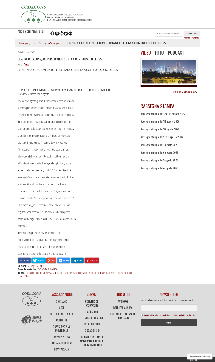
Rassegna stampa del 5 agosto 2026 (159, 160)
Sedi (61, 308)
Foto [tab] (159, 52)
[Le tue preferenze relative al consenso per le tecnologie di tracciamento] (199, 356)
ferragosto (102, 273)
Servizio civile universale (61, 328)
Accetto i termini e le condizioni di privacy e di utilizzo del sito (169, 315)
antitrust (39, 273)
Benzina (47, 273)
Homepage (24, 43)
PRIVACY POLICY (61, 337)
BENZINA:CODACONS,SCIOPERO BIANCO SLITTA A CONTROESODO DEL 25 (60, 59)
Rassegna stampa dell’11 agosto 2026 (160, 121)
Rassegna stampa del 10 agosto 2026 (160, 129)
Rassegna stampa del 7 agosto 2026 (159, 145)
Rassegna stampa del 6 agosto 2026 (159, 152)
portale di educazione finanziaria (123, 316)
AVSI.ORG (123, 301)
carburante (57, 273)
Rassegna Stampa (48, 43)
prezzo (111, 273)
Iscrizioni (92, 312)
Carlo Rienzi (69, 273)
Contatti (61, 320)
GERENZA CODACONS (61, 343)
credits (193, 359)
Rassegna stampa (157, 106)
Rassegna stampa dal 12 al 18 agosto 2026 (163, 114)
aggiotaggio (29, 273)
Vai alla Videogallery (185, 91)
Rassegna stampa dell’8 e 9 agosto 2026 (162, 137)
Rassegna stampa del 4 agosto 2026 (159, 168)
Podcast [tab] (176, 52)
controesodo (81, 273)
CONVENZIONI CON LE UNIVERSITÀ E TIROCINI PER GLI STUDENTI (92, 341)
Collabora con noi (61, 314)
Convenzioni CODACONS (92, 303)
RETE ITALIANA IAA (123, 308)
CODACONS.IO (92, 330)
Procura (119, 273)
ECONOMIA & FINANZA (47, 269)
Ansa (26, 64)
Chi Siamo (61, 301)
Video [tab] (146, 52)
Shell (27, 276)
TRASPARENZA (61, 349)
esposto (92, 273)
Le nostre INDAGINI (92, 318)
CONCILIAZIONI (92, 324)
